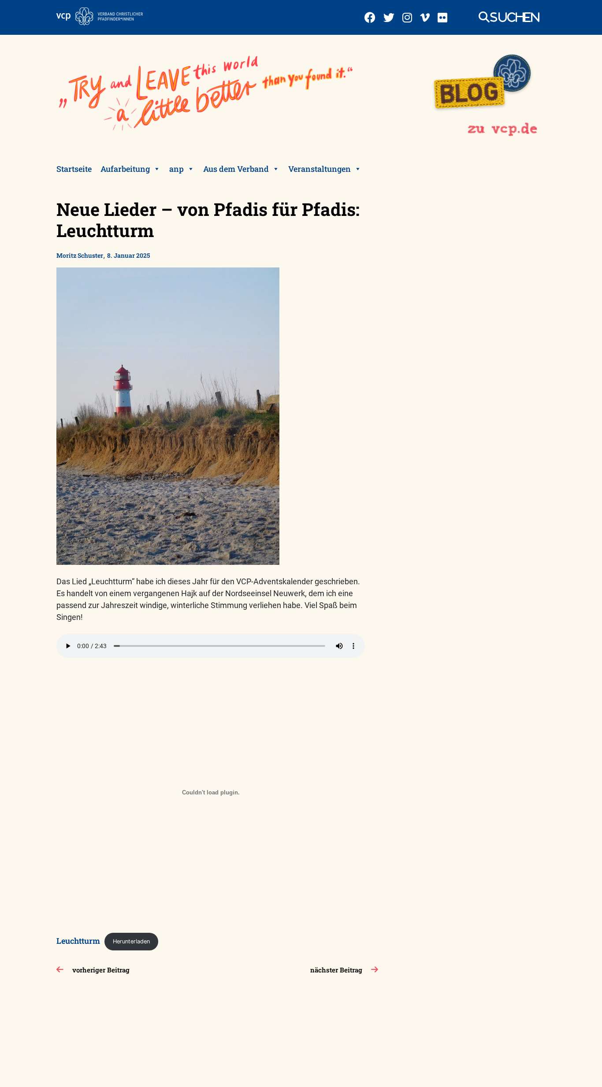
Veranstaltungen (319, 168)
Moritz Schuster (79, 255)
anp (176, 168)
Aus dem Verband (236, 168)
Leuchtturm (78, 940)
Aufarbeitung (125, 168)
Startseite (74, 168)
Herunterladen (131, 941)
